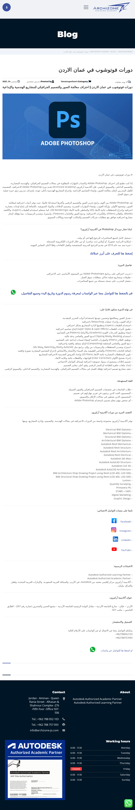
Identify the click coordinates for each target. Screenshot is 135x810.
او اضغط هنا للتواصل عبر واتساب (117, 650)
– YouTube (127, 550)
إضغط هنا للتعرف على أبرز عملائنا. (111, 253)
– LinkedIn (127, 540)
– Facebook (127, 521)
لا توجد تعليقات (121, 82)
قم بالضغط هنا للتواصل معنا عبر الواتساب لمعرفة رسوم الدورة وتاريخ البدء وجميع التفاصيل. (77, 293)
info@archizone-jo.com (44, 730)
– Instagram (126, 530)
